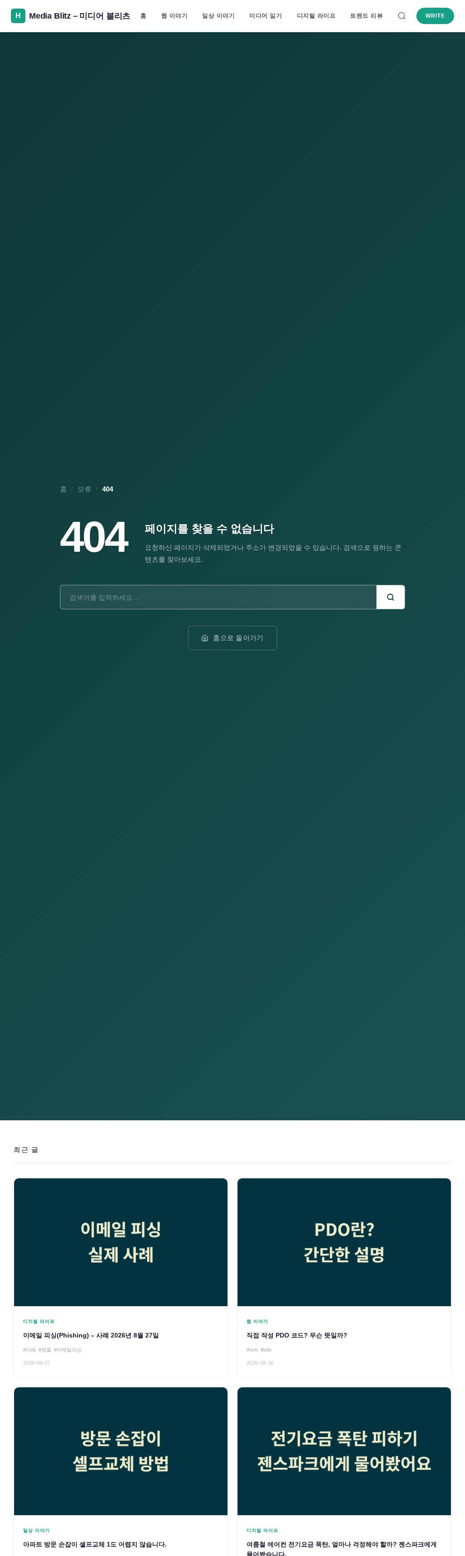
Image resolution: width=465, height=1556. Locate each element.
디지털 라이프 (316, 15)
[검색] (402, 16)
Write (435, 16)
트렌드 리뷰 (366, 15)
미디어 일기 (265, 15)
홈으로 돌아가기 (238, 638)
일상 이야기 (218, 15)
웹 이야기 (174, 15)
